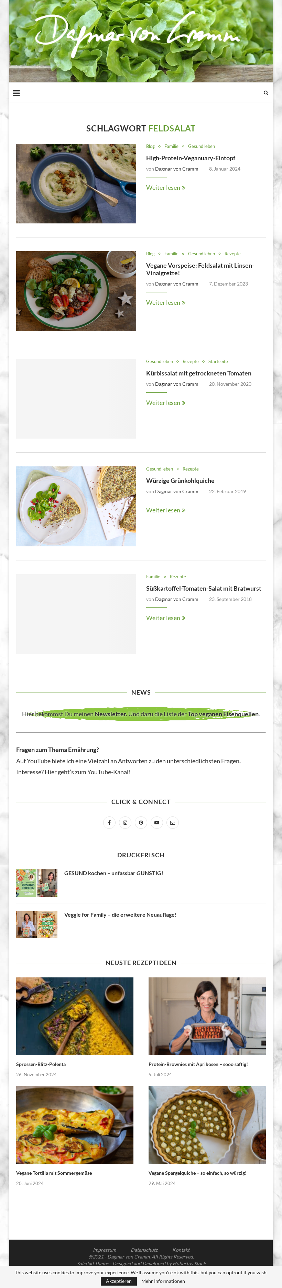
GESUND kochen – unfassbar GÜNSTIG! (113, 873)
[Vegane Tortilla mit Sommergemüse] (74, 1125)
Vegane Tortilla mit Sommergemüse (54, 1173)
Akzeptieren (119, 1281)
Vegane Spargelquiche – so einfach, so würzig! (198, 1173)
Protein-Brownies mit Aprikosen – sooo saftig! (198, 1064)
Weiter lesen (163, 187)
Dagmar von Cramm (176, 169)
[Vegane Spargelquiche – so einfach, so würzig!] (207, 1125)
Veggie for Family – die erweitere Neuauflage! (120, 914)
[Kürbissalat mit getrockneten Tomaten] (76, 399)
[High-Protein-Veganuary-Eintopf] (76, 184)
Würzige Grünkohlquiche (180, 480)
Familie (171, 146)
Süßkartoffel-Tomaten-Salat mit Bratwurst (203, 588)
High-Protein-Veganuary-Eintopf (190, 158)
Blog (150, 146)
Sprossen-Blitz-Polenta (41, 1064)
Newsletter (110, 714)
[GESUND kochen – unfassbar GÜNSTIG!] (36, 883)
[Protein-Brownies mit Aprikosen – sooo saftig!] (207, 1016)
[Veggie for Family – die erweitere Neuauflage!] (36, 924)
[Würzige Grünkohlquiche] (76, 506)
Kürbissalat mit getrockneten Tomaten (198, 373)
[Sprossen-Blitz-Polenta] (74, 1016)
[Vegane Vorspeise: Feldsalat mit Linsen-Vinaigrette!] (76, 291)
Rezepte (233, 253)
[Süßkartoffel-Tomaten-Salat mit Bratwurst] (76, 614)
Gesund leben (201, 146)
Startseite (218, 361)
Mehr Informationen (163, 1281)
